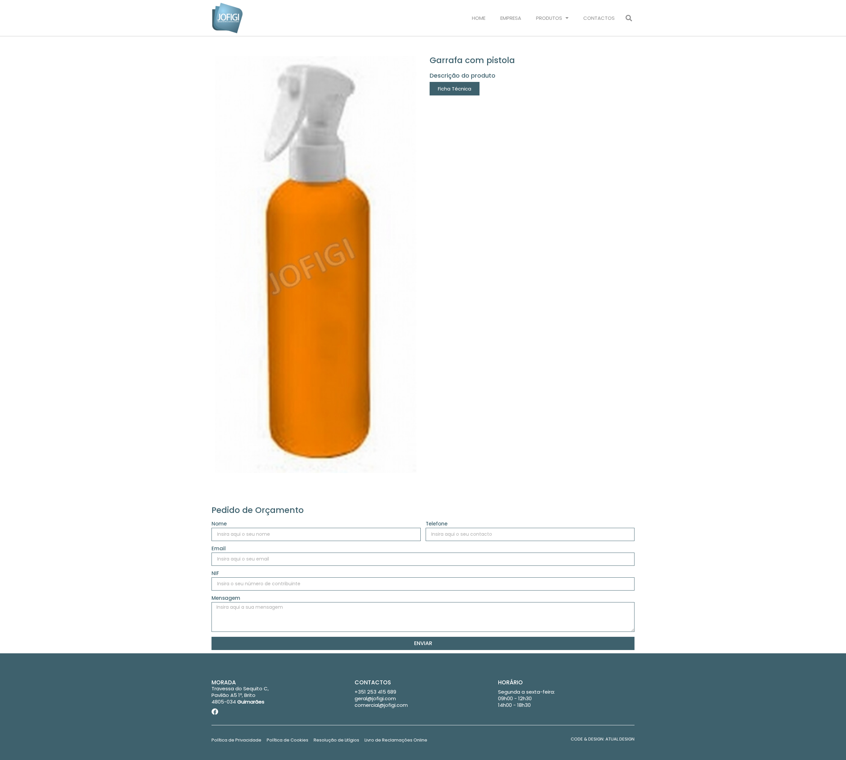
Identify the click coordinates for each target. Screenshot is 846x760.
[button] (628, 18)
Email (219, 549)
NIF (215, 574)
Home (478, 18)
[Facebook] (215, 711)
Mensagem (226, 598)
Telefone (436, 524)
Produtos (549, 18)
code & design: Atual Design (602, 739)
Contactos (599, 18)
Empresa (510, 18)
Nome (219, 524)
